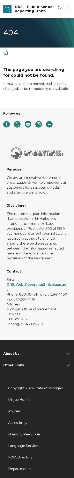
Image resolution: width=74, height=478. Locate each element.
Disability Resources (24, 434)
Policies (14, 411)
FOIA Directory (20, 457)
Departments (19, 469)
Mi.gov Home (19, 400)
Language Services (23, 446)
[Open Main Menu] (68, 7)
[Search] (60, 7)
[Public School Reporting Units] (5, 52)
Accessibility (17, 423)
